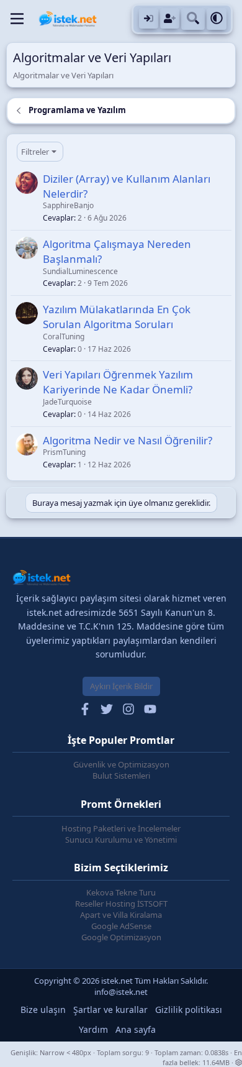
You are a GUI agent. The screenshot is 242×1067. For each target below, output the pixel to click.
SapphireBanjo (68, 205)
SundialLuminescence (80, 271)
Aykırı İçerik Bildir (121, 686)
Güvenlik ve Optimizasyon (121, 764)
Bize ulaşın (43, 1009)
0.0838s (216, 1052)
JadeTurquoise (67, 401)
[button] (216, 19)
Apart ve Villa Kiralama (121, 914)
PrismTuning (64, 452)
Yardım (93, 1029)
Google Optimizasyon (121, 937)
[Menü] (17, 18)
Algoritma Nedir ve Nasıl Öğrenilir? (127, 440)
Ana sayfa (135, 1029)
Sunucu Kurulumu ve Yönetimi (121, 839)
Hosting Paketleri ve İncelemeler (121, 828)
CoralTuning (63, 336)
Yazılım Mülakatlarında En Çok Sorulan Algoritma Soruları (116, 316)
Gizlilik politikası (188, 1009)
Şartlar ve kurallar (110, 1009)
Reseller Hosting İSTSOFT (121, 903)
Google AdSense (121, 926)
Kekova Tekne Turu (121, 892)
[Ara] (193, 19)
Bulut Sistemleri (121, 775)
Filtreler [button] (35, 151)
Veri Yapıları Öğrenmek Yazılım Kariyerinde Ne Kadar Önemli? (118, 381)
